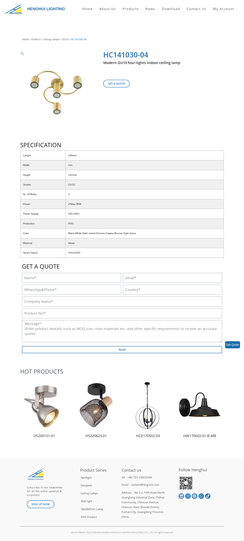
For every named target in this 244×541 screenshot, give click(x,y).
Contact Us (196, 9)
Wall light (86, 501)
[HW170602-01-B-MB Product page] (199, 406)
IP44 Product (89, 517)
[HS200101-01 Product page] (44, 406)
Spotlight (86, 477)
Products (131, 9)
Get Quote (232, 344)
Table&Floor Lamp (92, 509)
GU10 (65, 39)
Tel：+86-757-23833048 (137, 477)
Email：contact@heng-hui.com (140, 484)
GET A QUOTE (41, 266)
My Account (223, 9)
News (150, 9)
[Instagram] (188, 496)
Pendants (86, 485)
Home (87, 9)
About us (107, 9)
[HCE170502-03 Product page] (148, 406)
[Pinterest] (194, 496)
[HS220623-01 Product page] (96, 406)
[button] (116, 83)
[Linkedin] (181, 496)
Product (36, 39)
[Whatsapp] (201, 496)
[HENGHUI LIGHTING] (14, 8)
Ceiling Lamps (51, 39)
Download (171, 9)
